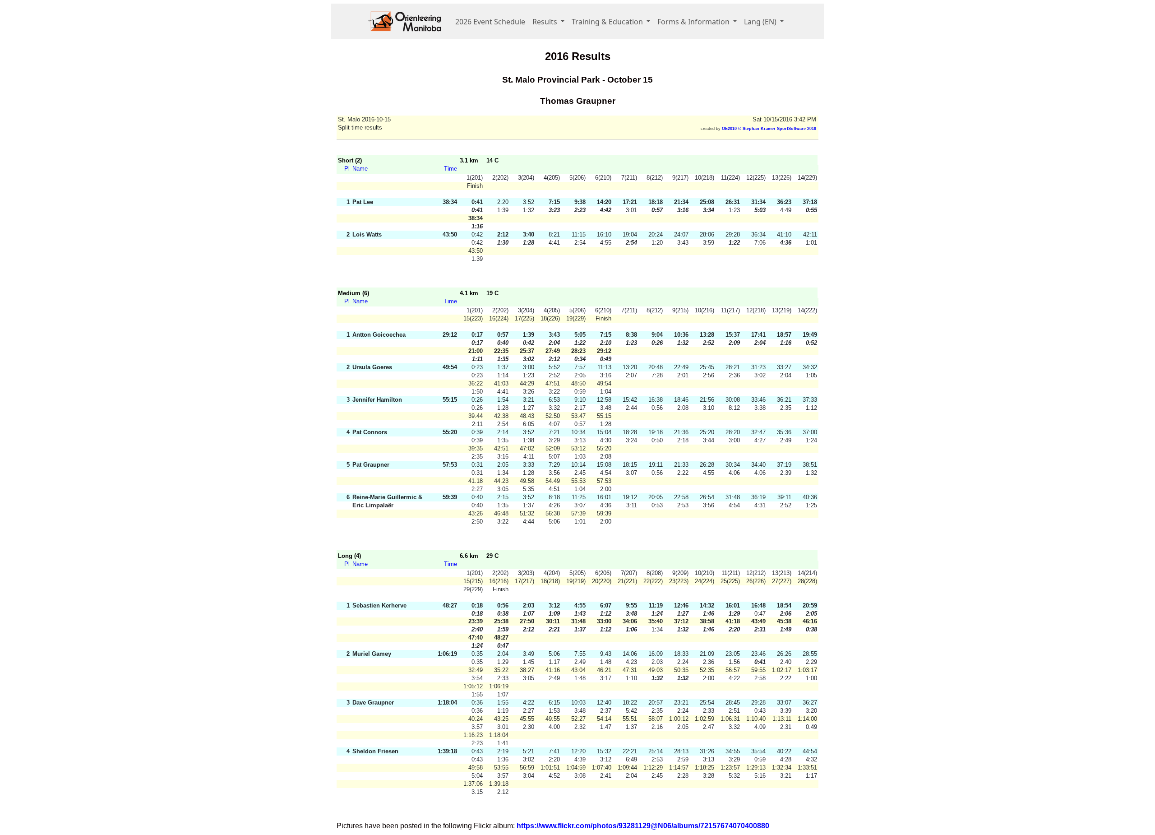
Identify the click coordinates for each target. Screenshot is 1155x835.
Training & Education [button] (608, 22)
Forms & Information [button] (694, 22)
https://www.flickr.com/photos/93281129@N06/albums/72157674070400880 (643, 826)
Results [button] (545, 22)
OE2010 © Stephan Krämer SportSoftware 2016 (769, 128)
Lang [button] (760, 22)
